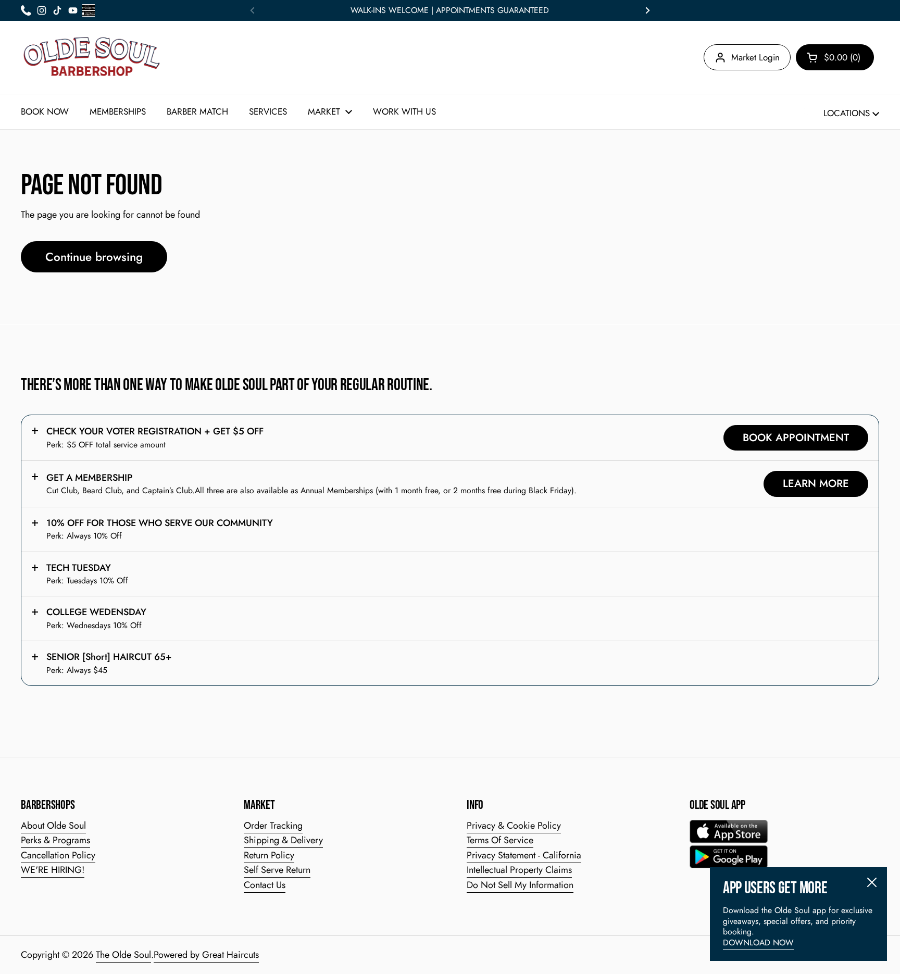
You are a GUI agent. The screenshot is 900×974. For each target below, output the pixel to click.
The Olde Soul (123, 954)
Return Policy (269, 855)
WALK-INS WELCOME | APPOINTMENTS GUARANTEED (450, 10)
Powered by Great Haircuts (206, 954)
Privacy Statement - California (524, 855)
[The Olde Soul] (91, 57)
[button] (835, 57)
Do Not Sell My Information (520, 885)
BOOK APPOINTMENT (796, 437)
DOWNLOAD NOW (758, 942)
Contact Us (264, 885)
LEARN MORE (816, 483)
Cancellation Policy (58, 855)
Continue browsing (94, 256)
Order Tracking (273, 825)
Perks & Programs (55, 840)
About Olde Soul (53, 825)
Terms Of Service (500, 840)
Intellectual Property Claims (519, 870)
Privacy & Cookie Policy (514, 825)
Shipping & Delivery (283, 840)
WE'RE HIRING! (52, 870)
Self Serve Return (277, 870)
